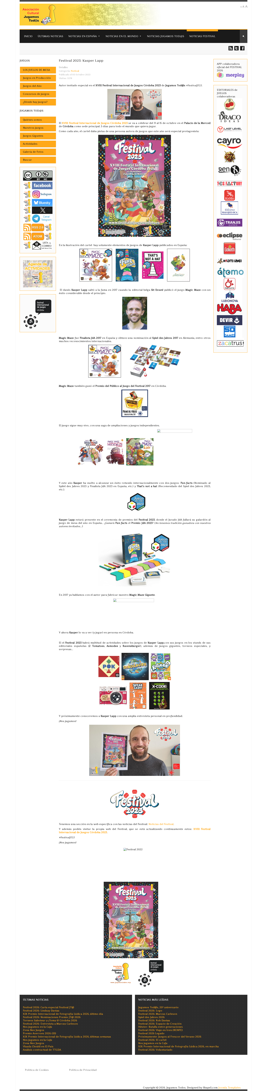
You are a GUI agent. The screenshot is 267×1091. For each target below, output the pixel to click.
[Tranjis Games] (229, 222)
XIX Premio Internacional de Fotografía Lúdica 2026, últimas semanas (67, 1036)
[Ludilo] (229, 195)
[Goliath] (229, 248)
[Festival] (37, 313)
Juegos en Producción (37, 78)
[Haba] (229, 308)
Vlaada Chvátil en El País (38, 1046)
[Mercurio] (229, 283)
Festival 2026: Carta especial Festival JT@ (48, 1007)
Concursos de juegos (36, 94)
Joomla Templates (229, 1087)
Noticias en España (82, 36)
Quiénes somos (32, 119)
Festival (75, 71)
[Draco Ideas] (229, 116)
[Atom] (37, 236)
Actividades (30, 143)
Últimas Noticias (50, 36)
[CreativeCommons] (37, 175)
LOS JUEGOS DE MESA (36, 70)
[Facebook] (37, 185)
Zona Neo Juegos (33, 1030)
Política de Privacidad (83, 1070)
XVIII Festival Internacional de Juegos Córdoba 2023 (95, 123)
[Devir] (229, 319)
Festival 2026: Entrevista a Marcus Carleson (50, 1023)
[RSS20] (37, 227)
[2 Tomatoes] (229, 104)
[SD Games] (229, 331)
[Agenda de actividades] (37, 273)
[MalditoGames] (229, 260)
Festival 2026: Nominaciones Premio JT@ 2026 (51, 1017)
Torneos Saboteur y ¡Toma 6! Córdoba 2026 (50, 1020)
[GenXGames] (229, 169)
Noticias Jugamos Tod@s (165, 36)
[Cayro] (229, 142)
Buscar (27, 159)
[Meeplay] (230, 75)
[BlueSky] (37, 202)
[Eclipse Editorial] (229, 235)
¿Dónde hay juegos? (35, 102)
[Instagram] (37, 194)
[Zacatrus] (230, 343)
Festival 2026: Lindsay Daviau (41, 1010)
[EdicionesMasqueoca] (229, 207)
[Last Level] (229, 129)
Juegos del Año (32, 86)
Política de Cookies (37, 1070)
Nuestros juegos (33, 127)
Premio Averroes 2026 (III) (39, 1033)
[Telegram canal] (37, 218)
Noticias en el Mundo (122, 36)
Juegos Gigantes (33, 135)
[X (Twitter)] (37, 210)
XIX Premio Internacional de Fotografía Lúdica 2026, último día (63, 1014)
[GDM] (229, 156)
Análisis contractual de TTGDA (42, 1049)
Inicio (28, 36)
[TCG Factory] (229, 183)
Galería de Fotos (33, 151)
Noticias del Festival (161, 824)
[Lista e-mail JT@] (37, 245)
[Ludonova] (229, 296)
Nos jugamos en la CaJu (37, 1026)
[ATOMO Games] (230, 272)
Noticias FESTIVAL (202, 36)
